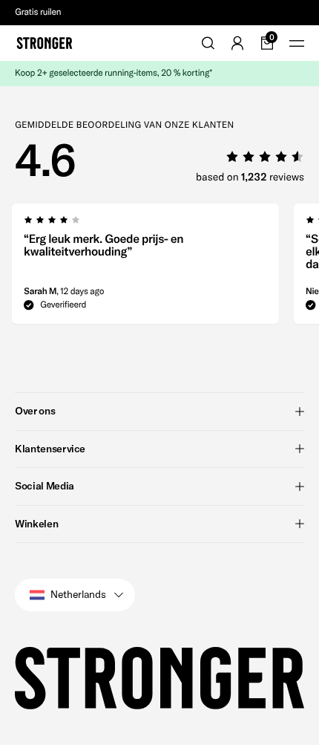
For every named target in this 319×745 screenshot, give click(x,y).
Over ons (35, 410)
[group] (145, 268)
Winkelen (36, 523)
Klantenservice (50, 448)
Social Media (44, 485)
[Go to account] (237, 43)
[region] (159, 268)
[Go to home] (44, 43)
